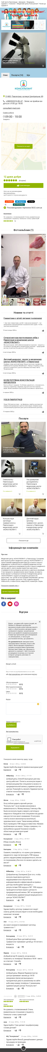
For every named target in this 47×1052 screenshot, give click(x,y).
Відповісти (7, 770)
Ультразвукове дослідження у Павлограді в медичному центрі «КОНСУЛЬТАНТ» (34, 484)
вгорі (30, 759)
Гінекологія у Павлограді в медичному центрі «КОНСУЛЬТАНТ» (13, 60)
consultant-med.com (11, 108)
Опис (5, 75)
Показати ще (23, 541)
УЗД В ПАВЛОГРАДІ (13, 399)
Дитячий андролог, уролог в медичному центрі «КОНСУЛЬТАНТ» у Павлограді (23, 360)
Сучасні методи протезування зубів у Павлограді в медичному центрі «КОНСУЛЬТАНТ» (21, 340)
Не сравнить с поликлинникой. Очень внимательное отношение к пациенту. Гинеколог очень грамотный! (22, 217)
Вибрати (12, 725)
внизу (26, 759)
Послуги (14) (17, 75)
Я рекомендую (24, 185)
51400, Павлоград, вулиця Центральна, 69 (24, 96)
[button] (44, 236)
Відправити (15, 748)
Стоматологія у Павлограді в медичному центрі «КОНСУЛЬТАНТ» (13, 450)
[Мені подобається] (43, 331)
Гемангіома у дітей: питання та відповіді (23, 318)
